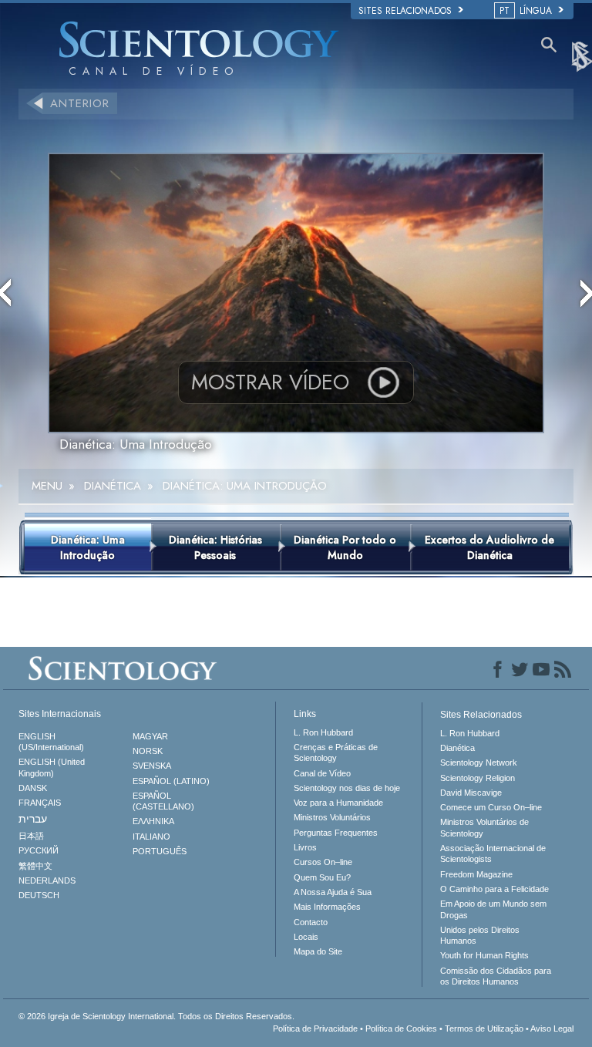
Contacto (311, 922)
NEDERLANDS (47, 880)
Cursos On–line (323, 862)
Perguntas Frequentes (336, 832)
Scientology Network (478, 762)
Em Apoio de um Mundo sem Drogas (493, 909)
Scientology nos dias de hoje (347, 788)
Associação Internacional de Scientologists (493, 853)
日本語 (31, 835)
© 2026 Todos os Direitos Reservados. (156, 1016)
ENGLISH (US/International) (51, 742)
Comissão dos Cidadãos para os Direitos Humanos (495, 976)
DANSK (32, 788)
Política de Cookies (401, 1028)
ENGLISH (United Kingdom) (51, 767)
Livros (305, 847)
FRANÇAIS (39, 802)
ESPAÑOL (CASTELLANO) (163, 801)
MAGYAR (150, 736)
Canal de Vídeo (322, 773)
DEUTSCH (38, 895)
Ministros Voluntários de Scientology (484, 827)
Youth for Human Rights (484, 955)
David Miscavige (471, 792)
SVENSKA (152, 765)
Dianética (457, 747)
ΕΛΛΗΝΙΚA (153, 821)
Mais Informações (327, 906)
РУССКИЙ (38, 850)
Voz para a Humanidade (338, 802)
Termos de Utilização (484, 1028)
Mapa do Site (318, 951)
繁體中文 (35, 865)
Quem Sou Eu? (322, 877)
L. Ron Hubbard (323, 732)
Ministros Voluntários (332, 817)
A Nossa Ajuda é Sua (333, 892)
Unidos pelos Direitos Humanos (480, 935)
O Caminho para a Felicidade (494, 889)
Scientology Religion (477, 778)
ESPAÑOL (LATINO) (171, 781)
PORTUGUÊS (160, 851)
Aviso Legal (552, 1028)
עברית (32, 819)
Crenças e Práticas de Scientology (336, 752)
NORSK (148, 751)
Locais (306, 936)
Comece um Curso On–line (491, 807)
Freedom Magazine (476, 874)
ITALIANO (151, 836)
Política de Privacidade (315, 1028)
